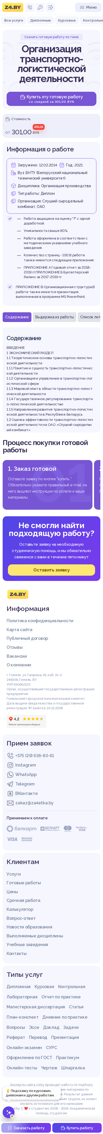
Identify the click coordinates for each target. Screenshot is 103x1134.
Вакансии (17, 656)
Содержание (17, 317)
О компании (19, 664)
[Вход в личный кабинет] (40, 7)
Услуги (14, 874)
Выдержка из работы (54, 317)
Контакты (17, 953)
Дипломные (40, 20)
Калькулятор (20, 909)
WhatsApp (26, 774)
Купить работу (80, 1128)
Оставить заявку (51, 570)
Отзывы (14, 647)
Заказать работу (29, 1128)
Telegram (25, 783)
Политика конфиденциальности (40, 620)
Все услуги (13, 20)
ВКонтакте (26, 793)
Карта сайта (19, 629)
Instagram (25, 765)
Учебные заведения (27, 944)
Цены (12, 891)
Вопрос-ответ (21, 918)
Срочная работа (23, 900)
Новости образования (29, 926)
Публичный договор (27, 638)
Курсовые (67, 20)
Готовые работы (24, 882)
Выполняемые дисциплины (35, 935)
